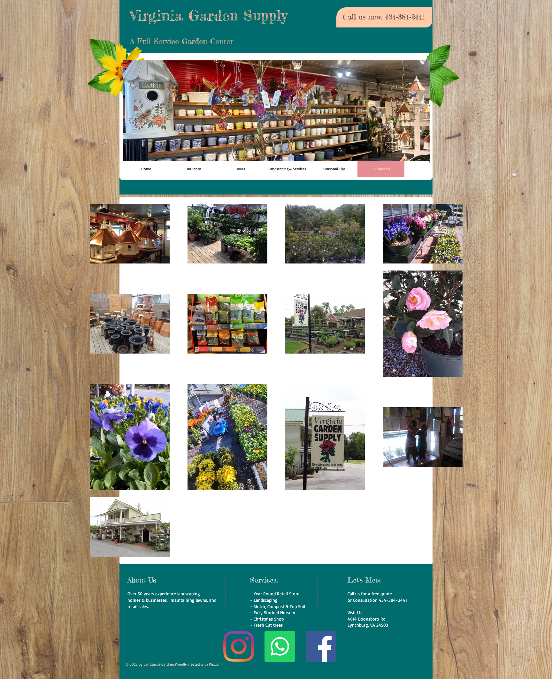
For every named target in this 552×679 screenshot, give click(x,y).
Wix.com (216, 664)
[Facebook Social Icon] (321, 646)
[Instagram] (238, 646)
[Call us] (279, 646)
